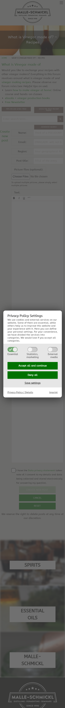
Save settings (32, 382)
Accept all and (32, 365)
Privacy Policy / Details (20, 392)
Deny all (33, 374)
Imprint (53, 392)
